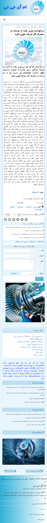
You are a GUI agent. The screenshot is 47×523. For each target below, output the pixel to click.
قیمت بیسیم (38, 355)
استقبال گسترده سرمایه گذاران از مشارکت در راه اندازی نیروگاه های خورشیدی (25, 388)
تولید (12, 207)
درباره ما (41, 508)
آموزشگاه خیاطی (36, 339)
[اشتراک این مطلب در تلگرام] (26, 219)
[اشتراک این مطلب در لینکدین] (9, 219)
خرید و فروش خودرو (35, 344)
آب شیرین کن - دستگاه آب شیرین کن (28, 336)
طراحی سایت (37, 349)
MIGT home (9, 471)
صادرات (7, 163)
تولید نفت (38, 209)
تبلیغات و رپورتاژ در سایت (36, 514)
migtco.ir (35, 192)
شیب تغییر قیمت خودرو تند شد (34, 424)
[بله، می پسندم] (19, 214)
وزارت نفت (12, 82)
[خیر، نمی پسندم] (8, 214)
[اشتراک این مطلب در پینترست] (14, 219)
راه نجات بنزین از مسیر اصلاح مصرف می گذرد (31, 237)
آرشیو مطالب (40, 519)
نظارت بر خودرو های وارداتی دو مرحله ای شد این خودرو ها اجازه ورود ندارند (24, 394)
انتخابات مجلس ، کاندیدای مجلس (30, 342)
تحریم (20, 207)
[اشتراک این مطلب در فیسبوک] (22, 219)
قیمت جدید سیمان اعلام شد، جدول (34, 402)
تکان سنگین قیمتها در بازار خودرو (34, 230)
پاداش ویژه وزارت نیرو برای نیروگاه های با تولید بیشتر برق (27, 234)
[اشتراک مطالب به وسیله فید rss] (5, 219)
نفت (32, 84)
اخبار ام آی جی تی (33, 471)
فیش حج (39, 352)
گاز (18, 148)
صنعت (17, 105)
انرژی (29, 207)
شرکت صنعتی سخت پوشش (32, 347)
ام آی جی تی (15, 6)
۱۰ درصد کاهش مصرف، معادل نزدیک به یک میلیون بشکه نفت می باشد (24, 227)
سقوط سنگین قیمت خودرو (36, 398)
